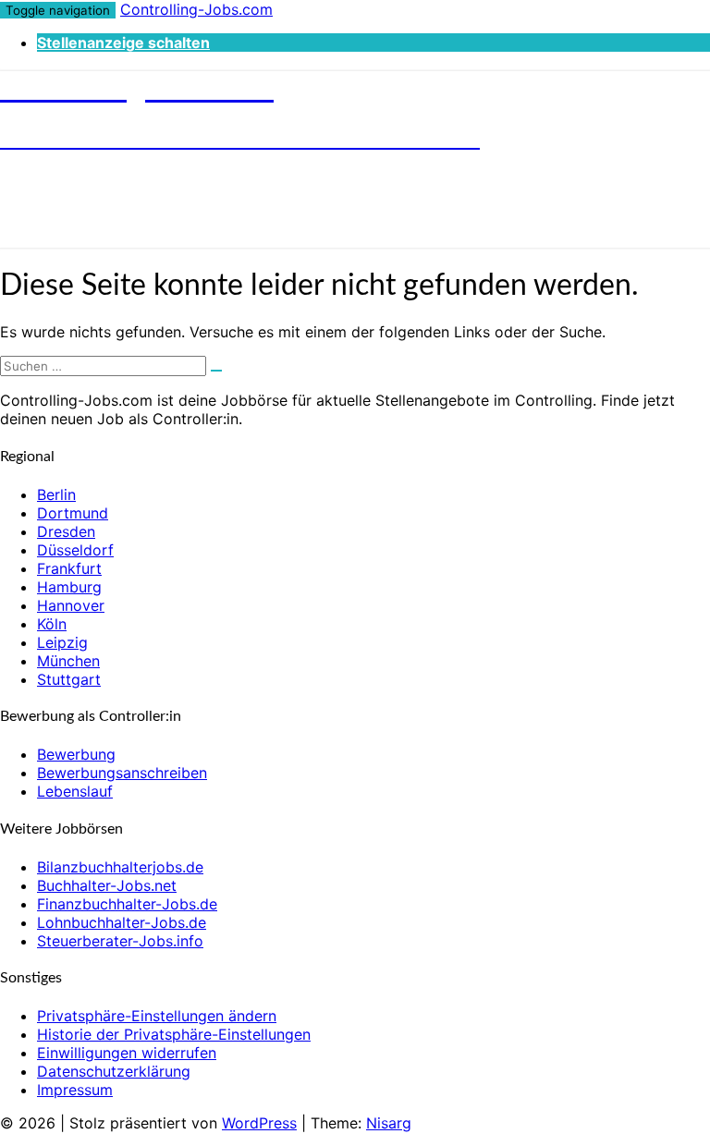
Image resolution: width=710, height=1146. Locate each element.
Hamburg (69, 587)
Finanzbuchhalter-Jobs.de (127, 904)
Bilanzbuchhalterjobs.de (120, 867)
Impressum (75, 1089)
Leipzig (62, 642)
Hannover (70, 605)
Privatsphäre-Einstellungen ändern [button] (156, 1015)
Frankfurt (69, 568)
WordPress (259, 1123)
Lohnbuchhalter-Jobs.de (121, 922)
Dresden (66, 531)
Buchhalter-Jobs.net (107, 885)
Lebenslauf (75, 791)
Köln (52, 624)
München (68, 661)
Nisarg (388, 1123)
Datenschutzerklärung (113, 1071)
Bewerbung (76, 754)
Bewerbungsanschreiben (122, 772)
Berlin (56, 494)
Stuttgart (69, 679)
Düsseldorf (75, 550)
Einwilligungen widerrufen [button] (126, 1052)
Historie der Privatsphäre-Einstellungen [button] (174, 1034)
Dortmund (72, 513)
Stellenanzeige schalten (123, 42)
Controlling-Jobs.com (196, 9)
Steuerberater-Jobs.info (120, 941)
